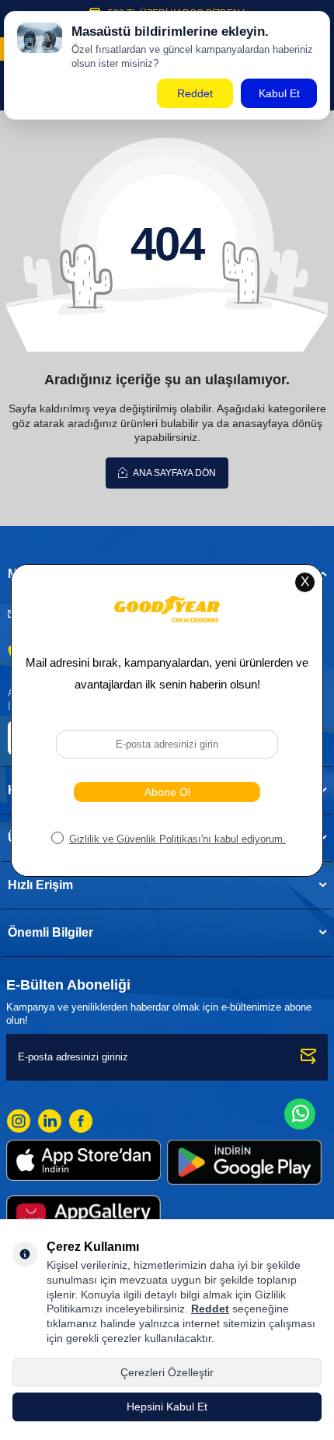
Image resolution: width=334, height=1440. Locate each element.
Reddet (210, 1308)
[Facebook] (80, 1121)
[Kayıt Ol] (309, 1057)
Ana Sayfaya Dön (173, 473)
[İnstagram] (18, 1121)
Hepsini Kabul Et (167, 1406)
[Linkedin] (49, 1121)
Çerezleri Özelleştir (167, 1372)
